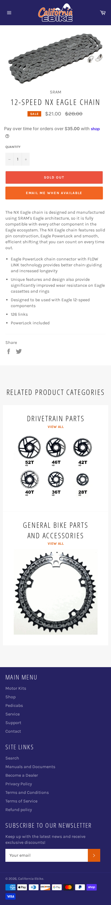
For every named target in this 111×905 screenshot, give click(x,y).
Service (12, 714)
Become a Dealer (21, 775)
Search (12, 758)
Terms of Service (21, 801)
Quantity (12, 147)
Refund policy (18, 809)
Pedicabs (14, 705)
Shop (10, 696)
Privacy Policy (18, 783)
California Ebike (30, 879)
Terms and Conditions (27, 792)
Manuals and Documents (30, 766)
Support (13, 722)
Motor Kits (15, 688)
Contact (13, 731)
